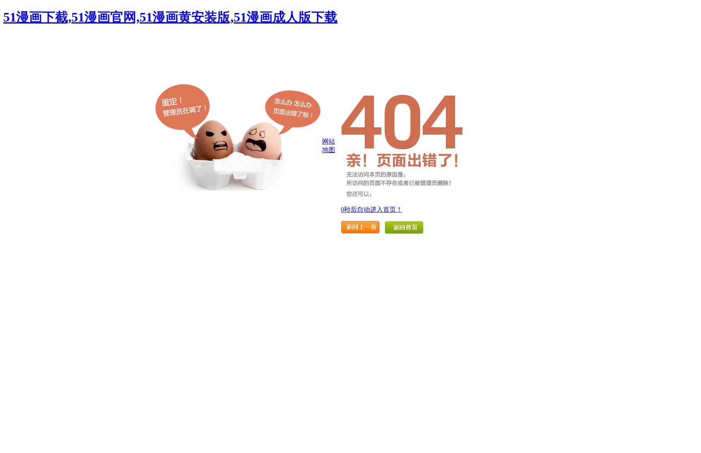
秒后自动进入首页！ (371, 209)
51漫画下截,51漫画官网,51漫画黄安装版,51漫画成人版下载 (170, 17)
